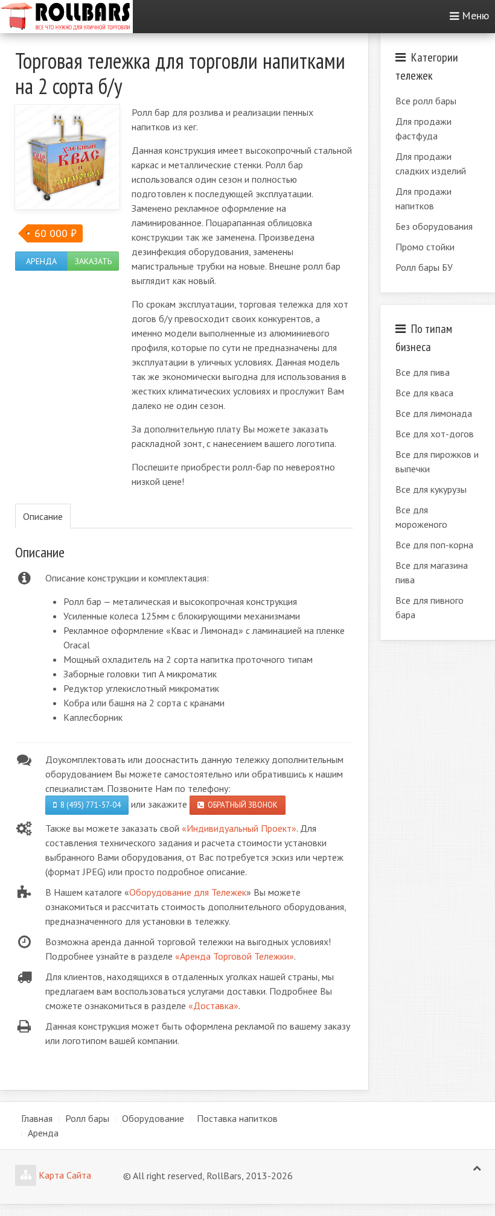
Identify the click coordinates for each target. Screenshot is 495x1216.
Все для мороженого (421, 517)
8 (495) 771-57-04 (89, 805)
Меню (475, 15)
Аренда (41, 261)
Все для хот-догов (434, 434)
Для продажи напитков (423, 198)
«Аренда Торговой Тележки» (234, 956)
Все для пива (422, 372)
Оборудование (153, 1118)
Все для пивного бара (429, 607)
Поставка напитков (237, 1118)
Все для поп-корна (434, 545)
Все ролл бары (425, 101)
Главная (37, 1118)
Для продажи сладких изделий (430, 163)
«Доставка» (213, 1005)
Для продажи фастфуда (423, 128)
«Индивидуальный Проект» (239, 828)
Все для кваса (424, 393)
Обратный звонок (241, 805)
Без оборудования (434, 226)
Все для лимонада (433, 413)
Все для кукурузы (431, 489)
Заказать (93, 261)
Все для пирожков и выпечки (437, 461)
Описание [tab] (43, 516)
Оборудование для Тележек (187, 892)
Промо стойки (425, 247)
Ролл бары (87, 1118)
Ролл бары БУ (424, 267)
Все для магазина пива (431, 572)
